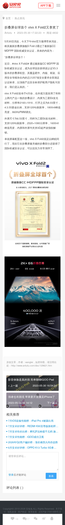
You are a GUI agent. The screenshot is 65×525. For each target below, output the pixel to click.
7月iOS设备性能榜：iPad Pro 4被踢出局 (30, 420)
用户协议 (22, 511)
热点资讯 (20, 18)
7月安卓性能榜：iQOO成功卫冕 (26, 437)
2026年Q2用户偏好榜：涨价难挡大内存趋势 (33, 442)
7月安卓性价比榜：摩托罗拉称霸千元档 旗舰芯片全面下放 (33, 431)
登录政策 (32, 511)
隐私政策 (12, 511)
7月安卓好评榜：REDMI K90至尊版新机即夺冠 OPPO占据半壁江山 (33, 426)
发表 (51, 476)
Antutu (8, 32)
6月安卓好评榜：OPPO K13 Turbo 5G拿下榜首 (32, 447)
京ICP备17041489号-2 (49, 511)
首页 (7, 18)
